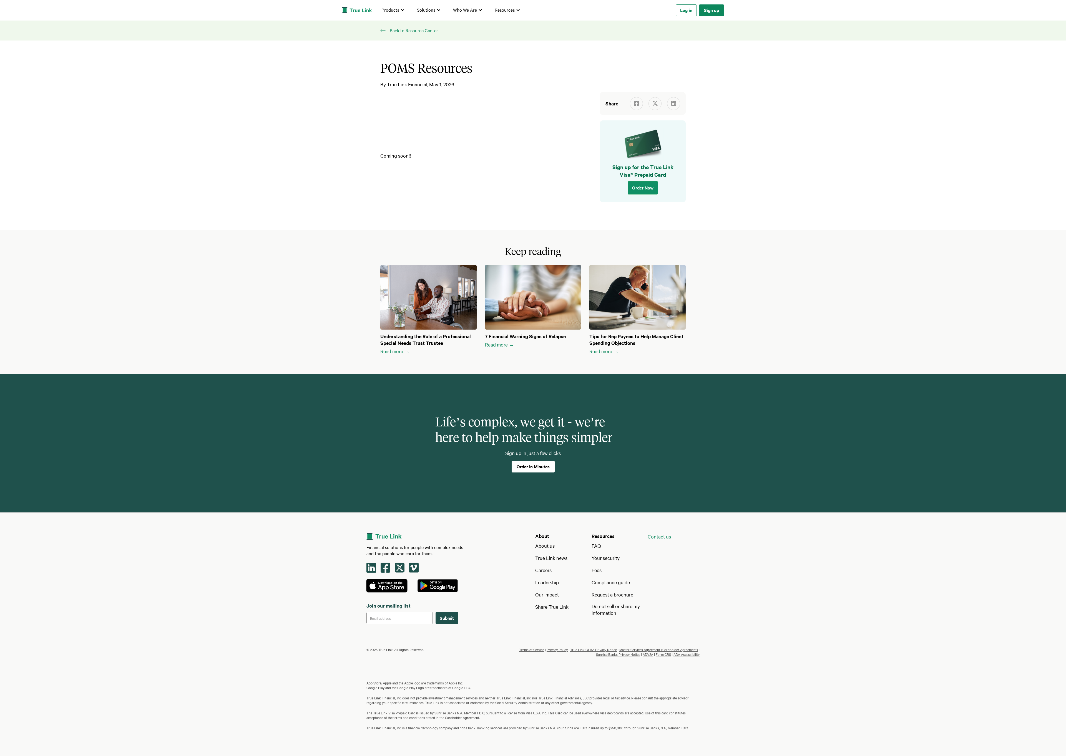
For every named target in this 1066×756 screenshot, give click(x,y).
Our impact (547, 594)
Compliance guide (611, 582)
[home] (357, 10)
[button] (393, 10)
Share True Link (552, 606)
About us (545, 545)
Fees (597, 570)
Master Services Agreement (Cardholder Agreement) (658, 649)
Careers (543, 570)
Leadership (547, 582)
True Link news (551, 558)
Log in (686, 10)
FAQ (596, 545)
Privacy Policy (557, 649)
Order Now (642, 187)
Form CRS (663, 654)
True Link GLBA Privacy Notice (593, 649)
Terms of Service (531, 649)
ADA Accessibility (686, 654)
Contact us (659, 536)
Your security (606, 558)
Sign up (711, 10)
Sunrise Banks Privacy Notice (618, 654)
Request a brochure (612, 594)
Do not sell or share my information (616, 609)
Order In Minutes (533, 466)
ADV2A (648, 654)
